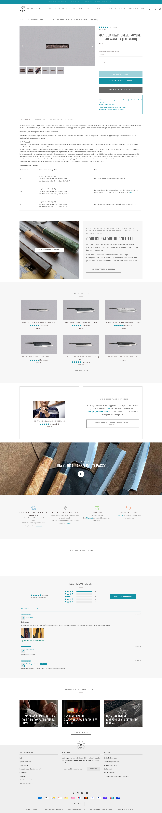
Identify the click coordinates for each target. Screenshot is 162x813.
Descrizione (25, 120)
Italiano (77, 804)
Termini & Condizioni (54, 809)
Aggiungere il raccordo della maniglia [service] (112, 423)
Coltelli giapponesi (110, 758)
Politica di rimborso (75, 809)
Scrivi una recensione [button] (123, 596)
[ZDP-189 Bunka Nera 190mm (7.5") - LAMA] (39, 344)
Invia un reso (24, 765)
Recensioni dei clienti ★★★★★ (30, 769)
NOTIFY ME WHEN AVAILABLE (120, 80)
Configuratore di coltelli (49, 250)
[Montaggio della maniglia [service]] (49, 409)
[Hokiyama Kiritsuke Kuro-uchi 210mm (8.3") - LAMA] (81, 344)
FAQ (21, 758)
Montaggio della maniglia (61, 120)
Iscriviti (93, 769)
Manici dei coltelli (36, 20)
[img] (26, 614)
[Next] (92, 46)
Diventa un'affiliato (26, 783)
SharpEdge (32, 809)
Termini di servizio (125, 809)
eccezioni (39, 526)
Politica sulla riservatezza (101, 809)
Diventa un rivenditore (27, 780)
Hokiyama (103, 30)
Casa (22, 20)
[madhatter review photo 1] (26, 633)
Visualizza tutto (81, 370)
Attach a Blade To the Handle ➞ (120, 90)
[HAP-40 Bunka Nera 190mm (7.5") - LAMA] (81, 310)
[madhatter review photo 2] (38, 633)
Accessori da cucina (110, 765)
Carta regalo (108, 769)
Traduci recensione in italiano (34, 641)
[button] (103, 27)
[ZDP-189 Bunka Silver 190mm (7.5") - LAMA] (123, 310)
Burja (130, 192)
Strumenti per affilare (111, 762)
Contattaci (119, 516)
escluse (69, 523)
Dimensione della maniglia (111, 51)
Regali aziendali (109, 773)
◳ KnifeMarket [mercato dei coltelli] (116, 776)
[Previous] (23, 46)
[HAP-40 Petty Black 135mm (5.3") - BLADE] (39, 310)
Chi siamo (23, 776)
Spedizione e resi (25, 762)
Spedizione (40, 120)
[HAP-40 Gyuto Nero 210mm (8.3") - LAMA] (123, 344)
